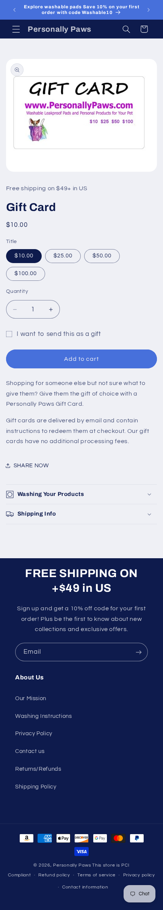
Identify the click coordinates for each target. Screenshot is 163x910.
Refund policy (54, 875)
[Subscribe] (138, 652)
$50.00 (101, 256)
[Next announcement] (148, 10)
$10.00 (23, 256)
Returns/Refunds (38, 769)
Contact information (85, 887)
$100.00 (25, 273)
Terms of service (96, 875)
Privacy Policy (33, 733)
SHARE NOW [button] (31, 465)
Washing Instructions (43, 716)
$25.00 (62, 256)
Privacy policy (139, 875)
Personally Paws (72, 865)
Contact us (29, 751)
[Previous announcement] (14, 10)
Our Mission (30, 698)
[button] (16, 29)
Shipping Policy (35, 787)
